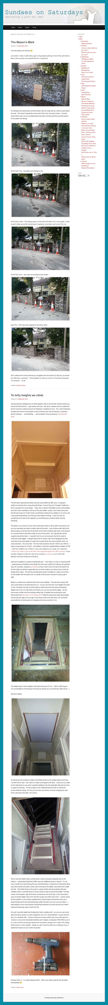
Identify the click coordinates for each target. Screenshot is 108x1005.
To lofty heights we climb (27, 395)
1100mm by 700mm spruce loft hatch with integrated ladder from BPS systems (38, 551)
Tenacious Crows (87, 112)
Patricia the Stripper (87, 141)
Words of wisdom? (87, 101)
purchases (34, 567)
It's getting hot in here (88, 143)
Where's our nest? (87, 123)
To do (34, 27)
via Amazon (50, 554)
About (20, 27)
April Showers (86, 95)
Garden (19, 385)
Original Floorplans (87, 168)
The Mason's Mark (87, 59)
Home (13, 27)
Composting (85, 92)
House (27, 27)
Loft (22, 987)
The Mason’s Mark (22, 42)
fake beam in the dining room (32, 595)
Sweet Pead (85, 79)
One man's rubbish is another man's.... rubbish (88, 148)
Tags (79, 173)
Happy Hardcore (86, 43)
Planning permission (88, 81)
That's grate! (85, 114)
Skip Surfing (85, 99)
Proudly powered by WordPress (54, 998)
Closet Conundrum (87, 77)
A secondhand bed (87, 110)
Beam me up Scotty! (88, 130)
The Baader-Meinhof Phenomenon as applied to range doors (88, 105)
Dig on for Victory (87, 72)
